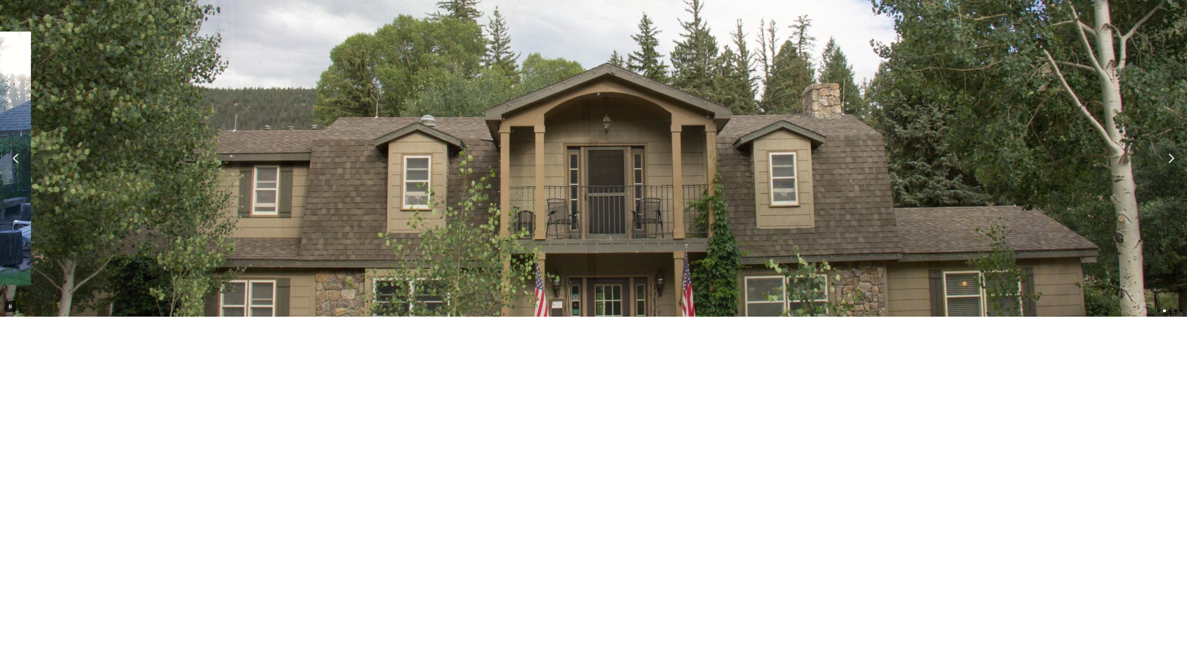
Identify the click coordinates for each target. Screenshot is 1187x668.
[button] (15, 158)
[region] (593, 158)
